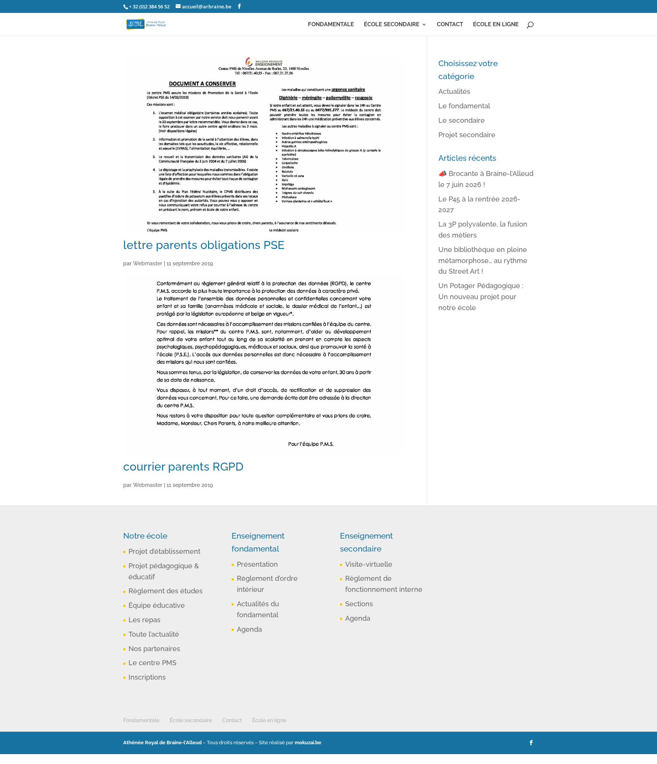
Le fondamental (464, 106)
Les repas (144, 620)
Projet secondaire (466, 135)
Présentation (257, 564)
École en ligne (496, 25)
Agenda (249, 629)
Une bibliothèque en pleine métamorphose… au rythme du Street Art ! (482, 261)
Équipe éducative (157, 605)
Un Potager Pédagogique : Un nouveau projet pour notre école (481, 297)
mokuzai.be (308, 742)
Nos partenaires (154, 649)
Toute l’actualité (154, 634)
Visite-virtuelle (368, 564)
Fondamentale (331, 25)
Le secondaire (461, 120)
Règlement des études (166, 591)
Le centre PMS (152, 663)
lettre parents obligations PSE (203, 245)
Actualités (454, 91)
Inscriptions (147, 677)
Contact (450, 25)
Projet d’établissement (164, 551)
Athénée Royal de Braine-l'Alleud (162, 742)
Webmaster (147, 263)
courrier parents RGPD (183, 466)
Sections (359, 604)
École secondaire (391, 25)
